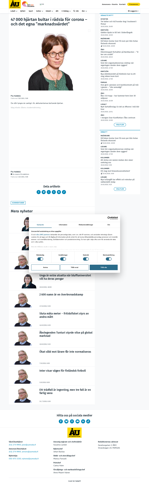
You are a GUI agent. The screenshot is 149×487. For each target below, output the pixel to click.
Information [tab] (63, 224)
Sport (31, 11)
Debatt (48, 11)
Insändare (105, 39)
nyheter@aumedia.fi (30, 458)
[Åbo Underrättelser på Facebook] (61, 421)
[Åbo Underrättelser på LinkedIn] (83, 421)
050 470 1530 (15, 458)
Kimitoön (104, 30)
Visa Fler (120, 125)
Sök (77, 11)
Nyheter (104, 19)
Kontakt (122, 4)
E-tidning (65, 11)
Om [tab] (108, 224)
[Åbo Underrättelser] (74, 433)
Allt (57, 11)
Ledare (104, 61)
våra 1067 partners (43, 234)
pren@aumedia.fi (29, 445)
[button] (133, 11)
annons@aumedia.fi (30, 451)
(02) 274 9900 (15, 445)
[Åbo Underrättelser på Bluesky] (66, 421)
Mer (83, 11)
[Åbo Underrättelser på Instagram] (72, 421)
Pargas (104, 82)
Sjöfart (22, 11)
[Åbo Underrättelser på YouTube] (78, 421)
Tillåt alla (104, 267)
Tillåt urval (74, 267)
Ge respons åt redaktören (21, 174)
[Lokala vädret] (41, 4)
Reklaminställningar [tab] (86, 224)
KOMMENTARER (18, 203)
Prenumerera (133, 4)
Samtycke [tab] (40, 224)
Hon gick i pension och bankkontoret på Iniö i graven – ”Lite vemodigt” (119, 87)
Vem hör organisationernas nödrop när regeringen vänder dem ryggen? (117, 65)
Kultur (38, 11)
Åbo (102, 50)
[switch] (63, 259)
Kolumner (105, 158)
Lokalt (13, 11)
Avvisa (45, 267)
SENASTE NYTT (107, 15)
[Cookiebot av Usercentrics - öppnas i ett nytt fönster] (109, 218)
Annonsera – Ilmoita (110, 4)
